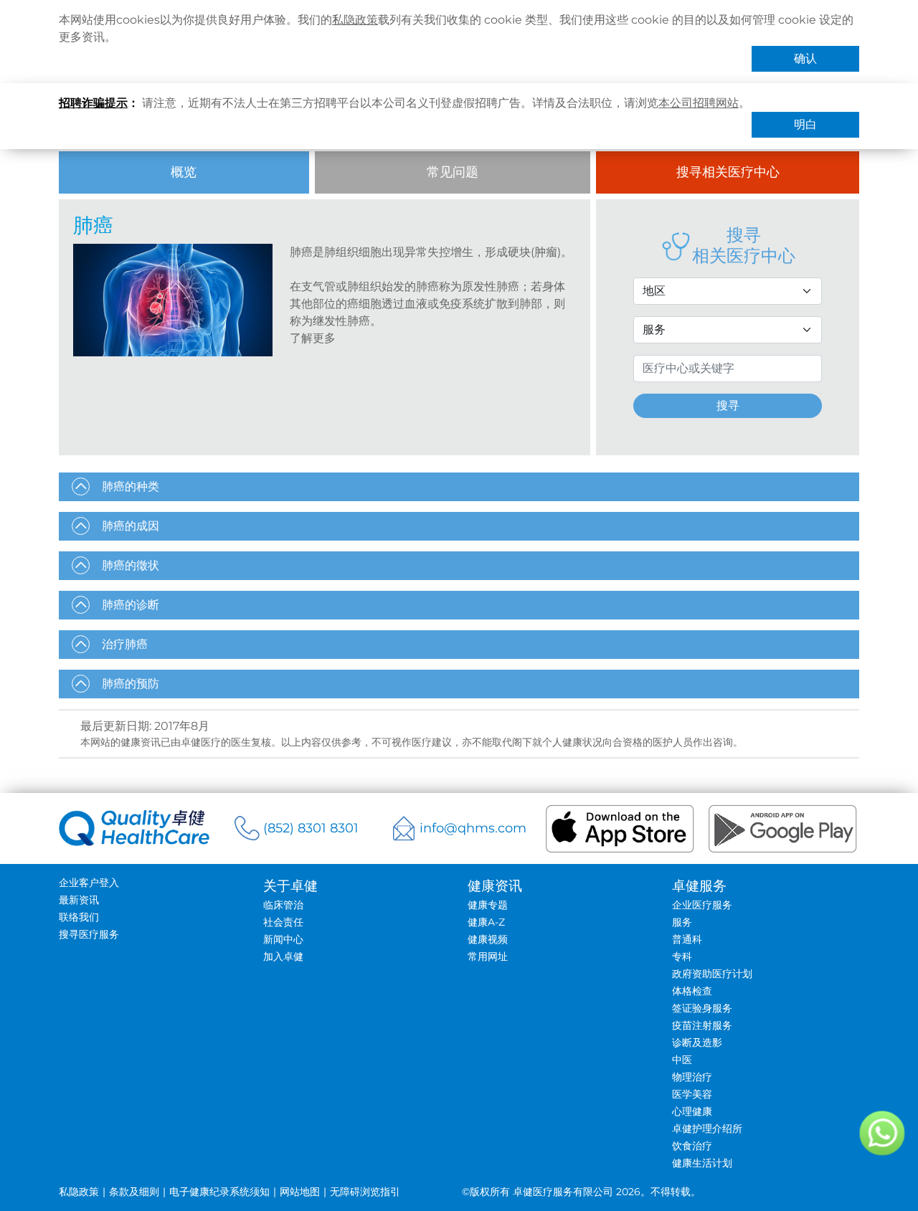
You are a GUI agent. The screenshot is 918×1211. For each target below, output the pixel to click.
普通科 (687, 939)
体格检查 (692, 990)
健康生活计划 (702, 1163)
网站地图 (300, 1191)
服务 (682, 922)
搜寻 (727, 405)
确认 (805, 58)
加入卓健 (283, 956)
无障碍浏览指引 (365, 1191)
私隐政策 (355, 20)
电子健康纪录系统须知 (219, 1191)
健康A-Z (486, 922)
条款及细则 (134, 1191)
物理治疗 (692, 1076)
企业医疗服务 (702, 904)
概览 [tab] (184, 172)
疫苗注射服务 (702, 1025)
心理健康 (692, 1111)
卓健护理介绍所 (707, 1128)
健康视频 (488, 939)
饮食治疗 (692, 1145)
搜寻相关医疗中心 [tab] (728, 172)
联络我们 (79, 917)
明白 (805, 124)
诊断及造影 (697, 1042)
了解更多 (313, 338)
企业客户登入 (89, 882)
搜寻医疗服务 (89, 934)
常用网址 (488, 956)
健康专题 (488, 904)
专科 (682, 956)
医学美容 (692, 1094)
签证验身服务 (702, 1008)
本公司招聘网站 (698, 103)
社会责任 (283, 922)
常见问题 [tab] (452, 172)
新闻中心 (283, 939)
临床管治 (283, 904)
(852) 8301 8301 (311, 828)
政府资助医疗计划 (712, 973)
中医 (682, 1059)
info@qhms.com (473, 828)
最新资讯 (79, 899)
